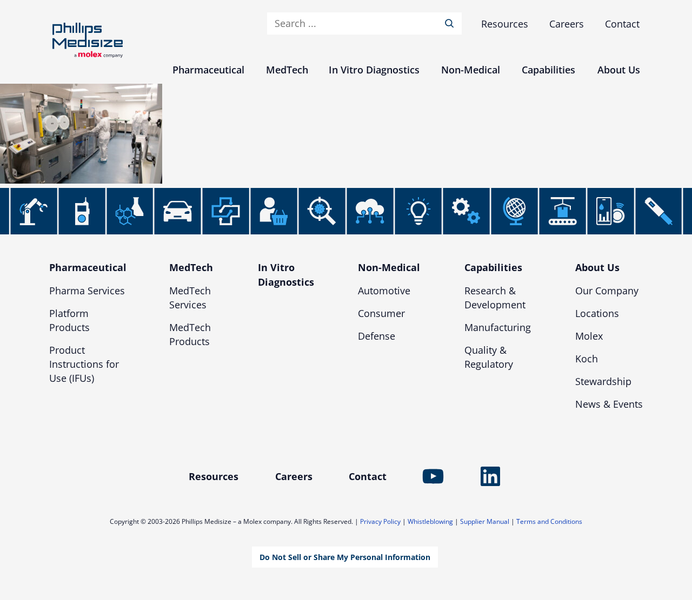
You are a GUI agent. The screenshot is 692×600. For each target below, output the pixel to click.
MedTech (191, 267)
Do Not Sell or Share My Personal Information (345, 557)
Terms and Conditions (549, 521)
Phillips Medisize (87, 40)
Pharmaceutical (88, 267)
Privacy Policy (380, 521)
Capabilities (493, 267)
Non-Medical (389, 267)
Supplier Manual (484, 521)
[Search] (451, 23)
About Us (597, 267)
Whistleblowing (430, 521)
